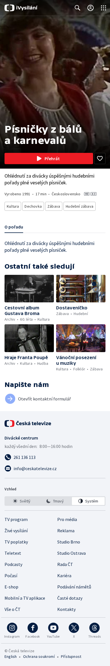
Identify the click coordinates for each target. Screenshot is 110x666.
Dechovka (33, 206)
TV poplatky (16, 542)
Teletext (13, 553)
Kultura (13, 206)
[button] (29, 288)
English (11, 656)
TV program (16, 519)
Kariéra (64, 575)
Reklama (65, 530)
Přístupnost (71, 656)
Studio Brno (68, 542)
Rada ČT (65, 564)
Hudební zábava (79, 206)
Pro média (67, 519)
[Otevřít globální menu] (103, 8)
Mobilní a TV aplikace (25, 598)
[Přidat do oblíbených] (99, 158)
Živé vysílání (16, 530)
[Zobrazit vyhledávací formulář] (77, 8)
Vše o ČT (13, 609)
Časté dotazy (69, 598)
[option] (21, 501)
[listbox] (55, 501)
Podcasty (13, 564)
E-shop (11, 587)
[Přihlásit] (90, 8)
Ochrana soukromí (39, 656)
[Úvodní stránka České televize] (28, 423)
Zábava (53, 206)
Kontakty (66, 609)
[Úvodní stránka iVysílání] (21, 7)
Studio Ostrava (71, 553)
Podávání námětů (74, 587)
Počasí (11, 575)
